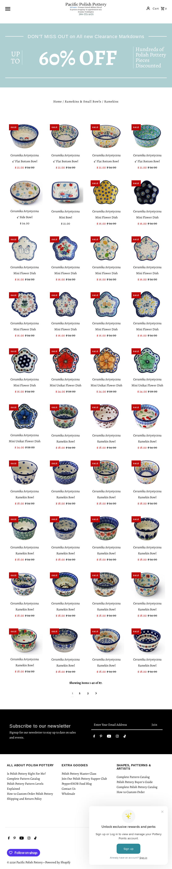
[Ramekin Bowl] (65, 416)
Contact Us (69, 789)
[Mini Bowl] (65, 192)
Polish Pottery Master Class (79, 774)
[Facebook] (94, 737)
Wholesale (68, 794)
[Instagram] (117, 737)
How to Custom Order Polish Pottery (30, 794)
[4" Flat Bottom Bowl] (25, 136)
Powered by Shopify (57, 862)
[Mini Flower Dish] (106, 192)
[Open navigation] (33, 8)
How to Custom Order (131, 792)
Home (57, 101)
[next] (96, 693)
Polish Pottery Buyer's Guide (135, 782)
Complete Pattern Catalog (23, 779)
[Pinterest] (101, 737)
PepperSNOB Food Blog (77, 784)
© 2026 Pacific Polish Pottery (25, 862)
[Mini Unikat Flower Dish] (65, 360)
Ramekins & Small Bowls (83, 101)
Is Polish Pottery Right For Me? (26, 774)
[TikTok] (125, 737)
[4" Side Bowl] (25, 192)
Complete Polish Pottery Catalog (137, 787)
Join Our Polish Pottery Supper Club (84, 779)
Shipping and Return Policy (24, 799)
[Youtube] (109, 737)
